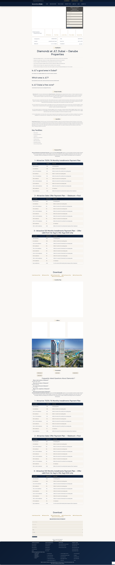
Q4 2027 (80, 44)
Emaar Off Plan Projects (75, 549)
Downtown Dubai (47, 547)
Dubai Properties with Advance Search (64, 544)
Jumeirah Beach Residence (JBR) (65, 555)
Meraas (33, 550)
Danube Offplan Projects (75, 550)
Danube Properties (36, 31)
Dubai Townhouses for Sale (75, 547)
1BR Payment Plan (45, 275)
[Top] (112, 560)
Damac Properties (34, 547)
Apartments (80, 38)
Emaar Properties (34, 544)
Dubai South (62, 560)
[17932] (75, 329)
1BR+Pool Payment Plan (55, 275)
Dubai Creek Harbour (48, 544)
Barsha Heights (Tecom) (64, 558)
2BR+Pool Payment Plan (66, 275)
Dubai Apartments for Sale (75, 544)
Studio (55, 43)
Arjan (75, 560)
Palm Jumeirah (47, 550)
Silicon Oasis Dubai (76, 558)
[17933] (57, 329)
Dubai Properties (34, 545)
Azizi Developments (34, 549)
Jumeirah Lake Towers (74, 10)
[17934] (39, 329)
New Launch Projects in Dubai (62, 547)
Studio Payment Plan (36, 275)
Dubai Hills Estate (47, 545)
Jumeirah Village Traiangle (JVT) (51, 560)
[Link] (38, 4)
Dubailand (75, 555)
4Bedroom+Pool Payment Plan (58, 276)
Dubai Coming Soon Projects (62, 545)
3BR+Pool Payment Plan (77, 275)
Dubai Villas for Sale (74, 545)
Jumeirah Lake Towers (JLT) (50, 558)
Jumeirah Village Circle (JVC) (64, 553)
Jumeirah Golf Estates (50, 555)
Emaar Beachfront (47, 549)
